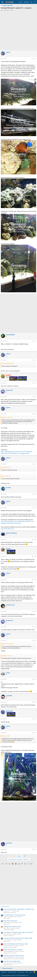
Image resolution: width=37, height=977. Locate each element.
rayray (4, 10)
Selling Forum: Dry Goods (9, 947)
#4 (35, 383)
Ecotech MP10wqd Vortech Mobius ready (15, 944)
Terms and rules (12, 972)
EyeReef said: (5, 467)
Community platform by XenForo (14, 975)
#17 (35, 702)
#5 (35, 396)
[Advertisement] (18, 30)
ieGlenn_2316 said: (6, 643)
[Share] (33, 59)
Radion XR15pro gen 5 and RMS (12, 950)
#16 (35, 679)
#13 (35, 611)
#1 (35, 58)
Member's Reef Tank (8, 935)
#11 (35, 556)
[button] (2, 2)
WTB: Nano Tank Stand (10, 921)
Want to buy (6, 918)
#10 (35, 539)
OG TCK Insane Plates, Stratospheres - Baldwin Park (18, 909)
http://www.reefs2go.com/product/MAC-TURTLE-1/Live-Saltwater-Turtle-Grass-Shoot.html (17, 522)
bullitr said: (5, 736)
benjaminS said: (6, 417)
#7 (35, 464)
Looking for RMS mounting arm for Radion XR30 (17, 938)
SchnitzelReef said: (6, 363)
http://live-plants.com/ (7, 529)
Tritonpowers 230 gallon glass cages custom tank (18, 932)
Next (18, 856)
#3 (35, 360)
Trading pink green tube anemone (13, 955)
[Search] (35, 2)
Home (30, 972)
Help (27, 972)
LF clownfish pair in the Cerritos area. (14, 915)
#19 (35, 732)
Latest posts (5, 906)
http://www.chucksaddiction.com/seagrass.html (15, 453)
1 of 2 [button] (13, 856)
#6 (35, 414)
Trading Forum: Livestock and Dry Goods (13, 959)
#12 (35, 579)
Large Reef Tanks (7, 964)
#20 (35, 849)
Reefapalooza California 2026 (12, 926)
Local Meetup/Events (8, 930)
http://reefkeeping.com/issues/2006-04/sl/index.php (16, 451)
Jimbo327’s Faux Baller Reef (11, 961)
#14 (35, 626)
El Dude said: (5, 476)
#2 (35, 341)
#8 (35, 494)
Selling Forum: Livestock (9, 912)
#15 (35, 640)
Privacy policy (20, 972)
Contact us (4, 972)
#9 (35, 507)
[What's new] (31, 2)
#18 (35, 719)
